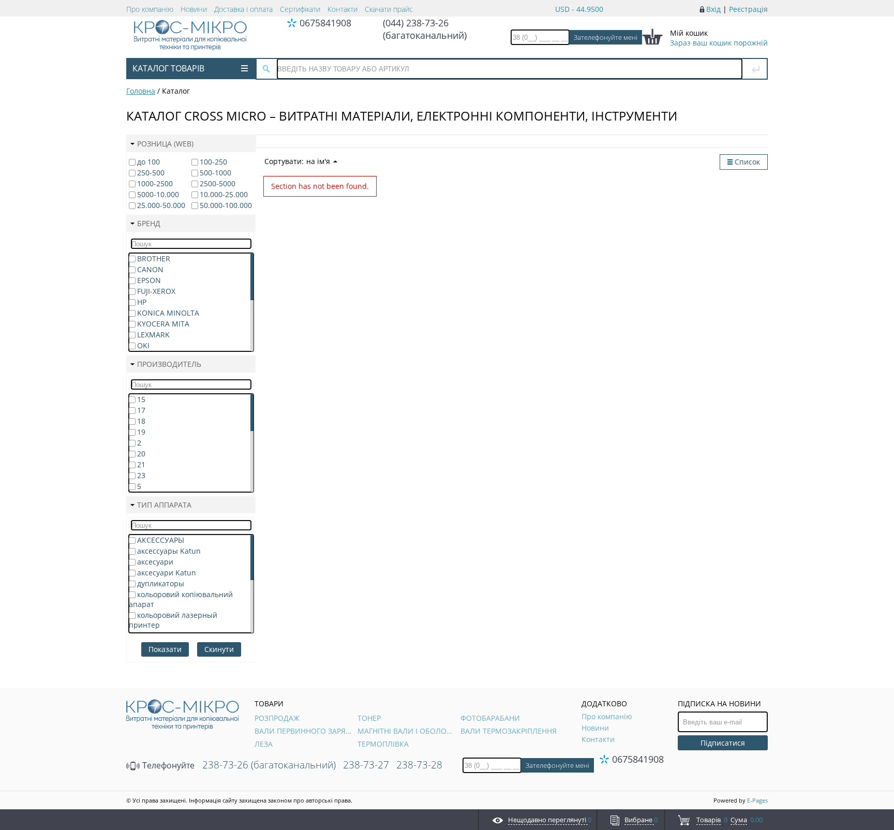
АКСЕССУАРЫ (160, 540)
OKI (143, 345)
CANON (150, 269)
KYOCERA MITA (163, 324)
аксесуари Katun (166, 572)
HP (141, 302)
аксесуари (155, 562)
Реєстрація (748, 9)
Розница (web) (165, 144)
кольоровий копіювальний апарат (181, 599)
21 (141, 464)
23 (141, 475)
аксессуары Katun (169, 551)
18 (141, 421)
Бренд (148, 223)
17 (141, 410)
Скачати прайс (389, 9)
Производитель (169, 364)
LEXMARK (153, 334)
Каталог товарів (168, 68)
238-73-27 (366, 765)
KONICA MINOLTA (168, 313)
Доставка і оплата (243, 9)
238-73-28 (419, 765)
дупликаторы (160, 583)
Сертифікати (300, 9)
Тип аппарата (164, 505)
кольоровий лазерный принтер (173, 620)
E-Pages (757, 800)
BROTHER (153, 258)
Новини (194, 9)
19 (141, 432)
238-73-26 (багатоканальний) (269, 765)
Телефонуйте (167, 765)
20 (141, 453)
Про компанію (149, 9)
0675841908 (325, 23)
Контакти (342, 9)
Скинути (219, 649)
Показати (165, 649)
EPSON (149, 280)
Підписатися (723, 743)
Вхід (713, 9)
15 (141, 399)
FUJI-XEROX (156, 291)
